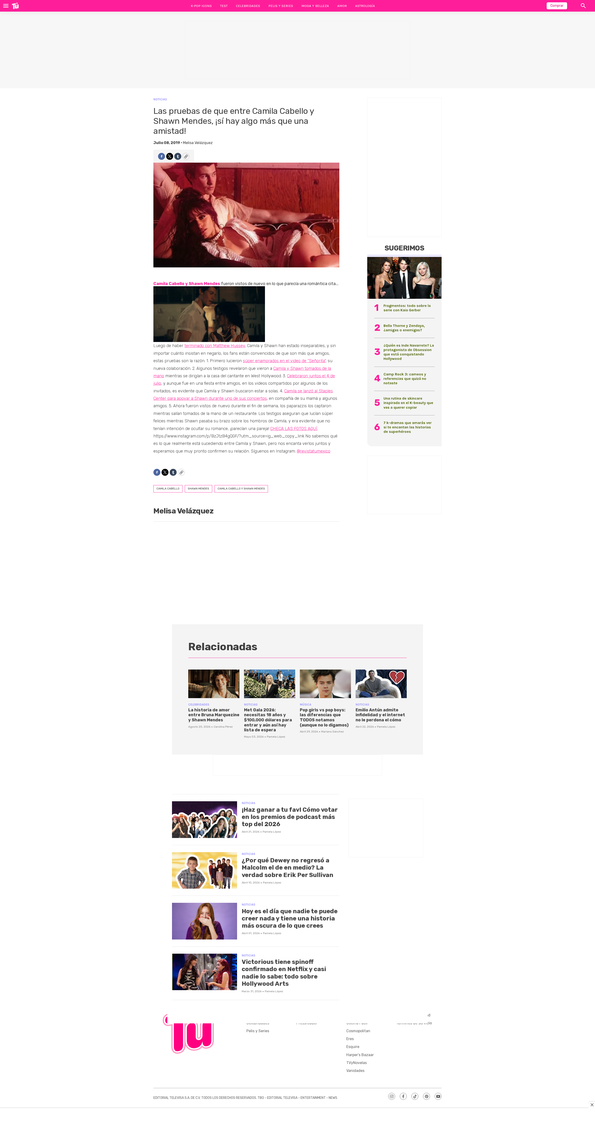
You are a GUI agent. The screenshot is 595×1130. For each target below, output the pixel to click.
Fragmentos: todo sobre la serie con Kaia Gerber (407, 307)
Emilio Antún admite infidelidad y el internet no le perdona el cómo (380, 715)
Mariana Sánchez (332, 731)
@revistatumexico (313, 451)
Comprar (556, 6)
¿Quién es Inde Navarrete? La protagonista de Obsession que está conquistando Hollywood (408, 352)
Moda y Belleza (315, 6)
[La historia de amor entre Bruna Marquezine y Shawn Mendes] (213, 684)
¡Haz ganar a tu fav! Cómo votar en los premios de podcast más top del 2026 (289, 817)
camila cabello (167, 488)
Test (224, 6)
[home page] (15, 5)
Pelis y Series (280, 6)
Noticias (160, 99)
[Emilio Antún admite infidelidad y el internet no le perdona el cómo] (381, 684)
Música (305, 704)
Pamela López (276, 736)
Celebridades (248, 6)
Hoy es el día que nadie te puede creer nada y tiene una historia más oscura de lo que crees (289, 918)
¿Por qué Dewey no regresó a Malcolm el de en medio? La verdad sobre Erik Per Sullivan (287, 867)
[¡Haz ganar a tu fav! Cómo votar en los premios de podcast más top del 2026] (204, 819)
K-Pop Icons (201, 6)
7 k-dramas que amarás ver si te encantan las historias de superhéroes (407, 427)
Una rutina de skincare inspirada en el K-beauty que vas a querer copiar (408, 402)
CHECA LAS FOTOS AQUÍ (293, 428)
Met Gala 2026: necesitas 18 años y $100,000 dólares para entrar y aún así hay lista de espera (268, 720)
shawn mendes (198, 488)
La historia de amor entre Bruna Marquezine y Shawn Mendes (213, 715)
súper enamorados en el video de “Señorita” (284, 360)
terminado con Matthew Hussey (215, 345)
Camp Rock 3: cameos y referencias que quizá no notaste (404, 378)
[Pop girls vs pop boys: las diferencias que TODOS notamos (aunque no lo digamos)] (325, 684)
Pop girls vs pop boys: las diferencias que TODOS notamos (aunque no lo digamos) (324, 717)
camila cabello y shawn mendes (241, 488)
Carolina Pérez (223, 726)
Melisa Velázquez (198, 143)
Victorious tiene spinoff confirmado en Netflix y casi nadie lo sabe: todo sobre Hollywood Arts (284, 972)
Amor (342, 6)
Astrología (365, 6)
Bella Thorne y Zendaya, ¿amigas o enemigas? (404, 327)
